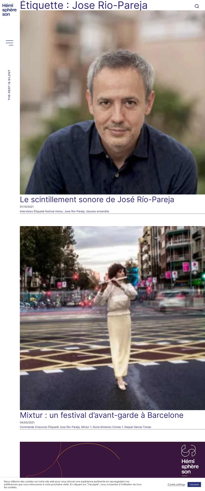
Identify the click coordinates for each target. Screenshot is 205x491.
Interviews (26, 211)
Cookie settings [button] (176, 484)
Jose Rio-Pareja (74, 211)
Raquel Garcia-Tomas (137, 427)
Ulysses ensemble (97, 211)
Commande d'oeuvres (33, 427)
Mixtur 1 (86, 427)
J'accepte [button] (194, 484)
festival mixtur (54, 211)
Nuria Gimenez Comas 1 (108, 427)
